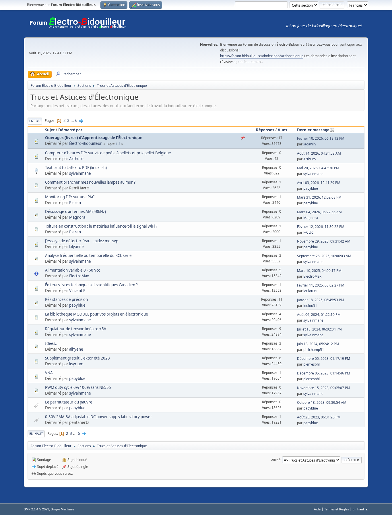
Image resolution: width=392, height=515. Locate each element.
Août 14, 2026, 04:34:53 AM (319, 153)
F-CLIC (308, 232)
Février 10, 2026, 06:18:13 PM (320, 138)
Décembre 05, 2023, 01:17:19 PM (323, 358)
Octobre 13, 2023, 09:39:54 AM (321, 402)
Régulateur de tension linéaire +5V (75, 328)
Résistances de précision (66, 299)
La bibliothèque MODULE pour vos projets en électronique (96, 314)
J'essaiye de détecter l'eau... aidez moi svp (81, 240)
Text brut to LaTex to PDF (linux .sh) (76, 167)
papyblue (310, 188)
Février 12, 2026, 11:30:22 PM (320, 226)
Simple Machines (62, 509)
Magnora (77, 217)
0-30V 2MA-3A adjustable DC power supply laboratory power (98, 416)
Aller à (275, 460)
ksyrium (76, 363)
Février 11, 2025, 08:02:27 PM (320, 285)
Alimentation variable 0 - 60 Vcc (72, 270)
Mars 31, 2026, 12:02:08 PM (319, 197)
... (73, 120)
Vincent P (77, 290)
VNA (49, 372)
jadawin (309, 144)
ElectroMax (79, 275)
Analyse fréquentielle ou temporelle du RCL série (88, 255)
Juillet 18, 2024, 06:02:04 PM (319, 329)
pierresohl (311, 364)
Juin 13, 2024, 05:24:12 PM (318, 343)
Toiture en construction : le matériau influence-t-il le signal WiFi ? (101, 226)
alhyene (76, 349)
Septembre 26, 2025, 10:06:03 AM (324, 255)
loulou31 (310, 291)
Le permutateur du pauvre (68, 402)
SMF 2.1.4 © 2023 (36, 509)
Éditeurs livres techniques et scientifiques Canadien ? (91, 284)
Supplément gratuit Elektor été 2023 (77, 358)
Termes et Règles (336, 509)
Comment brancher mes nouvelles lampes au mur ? (90, 182)
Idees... (52, 343)
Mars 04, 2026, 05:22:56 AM (319, 212)
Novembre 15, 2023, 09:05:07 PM (323, 387)
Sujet (50, 129)
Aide (317, 509)
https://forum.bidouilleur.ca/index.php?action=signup (261, 55)
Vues (282, 129)
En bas (34, 121)
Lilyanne (76, 246)
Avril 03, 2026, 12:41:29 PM (318, 182)
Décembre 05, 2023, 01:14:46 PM (323, 373)
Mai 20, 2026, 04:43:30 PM (318, 168)
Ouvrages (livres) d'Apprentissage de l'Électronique (93, 137)
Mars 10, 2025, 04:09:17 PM (319, 270)
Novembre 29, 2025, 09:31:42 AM (323, 241)
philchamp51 (313, 349)
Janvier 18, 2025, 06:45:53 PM (320, 299)
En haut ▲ (360, 509)
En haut (36, 433)
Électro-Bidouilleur (85, 143)
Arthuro (76, 158)
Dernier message (313, 129)
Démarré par (70, 129)
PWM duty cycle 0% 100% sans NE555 (78, 387)
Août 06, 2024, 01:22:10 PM (319, 314)
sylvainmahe (80, 173)
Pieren (75, 202)
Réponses (265, 129)
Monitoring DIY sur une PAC (69, 196)
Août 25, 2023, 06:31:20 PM (319, 417)
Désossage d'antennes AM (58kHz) (75, 211)
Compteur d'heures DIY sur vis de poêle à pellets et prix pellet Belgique (108, 152)
